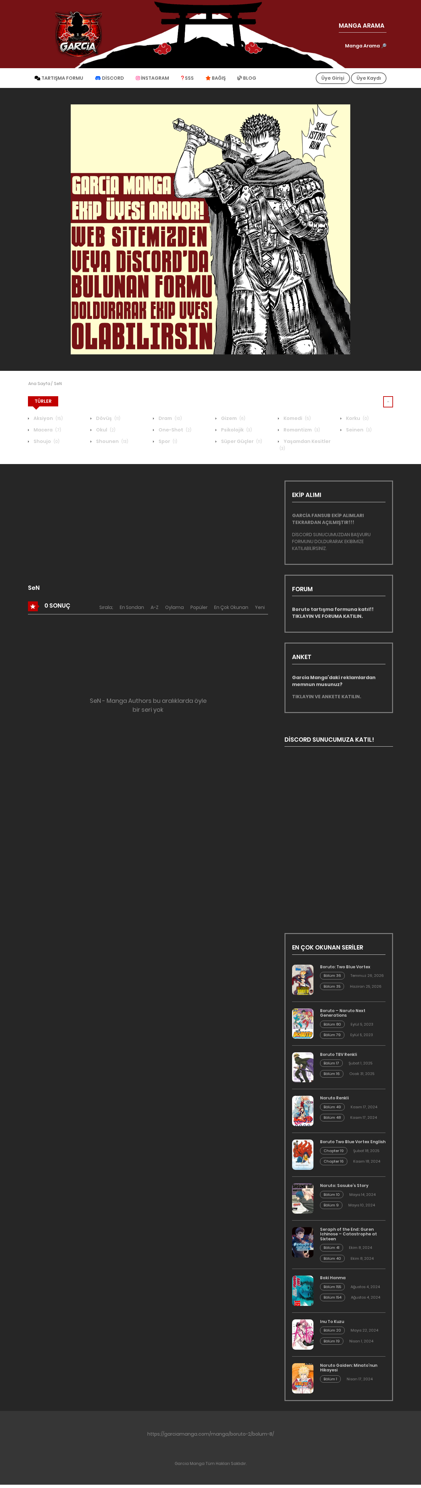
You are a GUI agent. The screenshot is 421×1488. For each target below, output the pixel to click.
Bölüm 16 (332, 1073)
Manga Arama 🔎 (365, 45)
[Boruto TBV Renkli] (302, 1067)
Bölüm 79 (332, 1034)
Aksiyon (48, 418)
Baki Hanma (333, 1278)
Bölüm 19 (332, 1341)
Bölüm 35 (332, 986)
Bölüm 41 (331, 1247)
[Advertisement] (148, 527)
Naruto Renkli (334, 1098)
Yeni (260, 607)
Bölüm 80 (332, 1024)
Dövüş (107, 418)
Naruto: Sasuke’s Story (344, 1185)
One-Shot (174, 430)
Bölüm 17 (331, 1063)
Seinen (358, 430)
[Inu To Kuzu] (302, 1334)
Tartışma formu (61, 78)
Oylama (174, 607)
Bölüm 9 (331, 1205)
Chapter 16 (334, 1161)
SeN (58, 383)
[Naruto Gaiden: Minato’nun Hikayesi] (302, 1378)
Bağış (218, 78)
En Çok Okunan (231, 607)
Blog (249, 78)
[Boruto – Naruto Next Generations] (302, 1023)
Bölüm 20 (332, 1330)
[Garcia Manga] (79, 34)
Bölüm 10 (332, 1194)
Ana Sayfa (39, 383)
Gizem (232, 418)
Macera (47, 430)
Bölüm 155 (332, 1286)
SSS (189, 78)
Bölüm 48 (332, 1117)
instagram (154, 78)
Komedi (297, 418)
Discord (112, 78)
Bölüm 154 (332, 1297)
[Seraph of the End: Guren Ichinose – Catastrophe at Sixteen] (302, 1242)
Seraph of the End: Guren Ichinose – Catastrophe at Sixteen (348, 1234)
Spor (167, 441)
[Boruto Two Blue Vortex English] (302, 1155)
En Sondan (132, 607)
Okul (105, 430)
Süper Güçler (241, 441)
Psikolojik (236, 430)
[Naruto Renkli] (302, 1111)
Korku (357, 418)
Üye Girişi (332, 78)
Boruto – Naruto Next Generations (342, 1013)
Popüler (199, 607)
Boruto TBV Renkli (338, 1054)
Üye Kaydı (369, 78)
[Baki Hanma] (302, 1291)
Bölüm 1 (330, 1379)
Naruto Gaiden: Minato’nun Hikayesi (348, 1368)
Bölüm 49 (332, 1107)
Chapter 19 (334, 1150)
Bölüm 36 (332, 975)
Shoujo (46, 441)
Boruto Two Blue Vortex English (352, 1141)
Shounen (111, 441)
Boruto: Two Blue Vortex (345, 967)
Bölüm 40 (332, 1258)
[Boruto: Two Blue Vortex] (302, 980)
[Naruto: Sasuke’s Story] (302, 1198)
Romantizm (301, 430)
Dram (170, 418)
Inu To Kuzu (332, 1321)
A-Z (155, 607)
